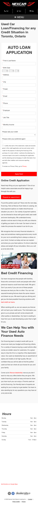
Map (32, 11)
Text (20, 11)
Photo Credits (16, 501)
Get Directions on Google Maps (9, 484)
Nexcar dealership (16, 372)
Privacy (24, 166)
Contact (30, 499)
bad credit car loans (8, 302)
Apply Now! (19, 174)
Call (7, 11)
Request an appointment (11, 197)
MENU (20, 17)
